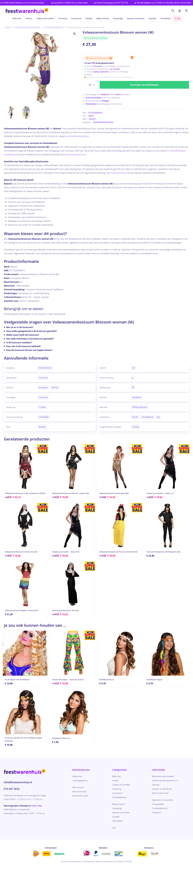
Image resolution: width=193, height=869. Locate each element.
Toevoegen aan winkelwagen (144, 85)
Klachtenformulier (80, 795)
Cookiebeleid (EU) (159, 808)
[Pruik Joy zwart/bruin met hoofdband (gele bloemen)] (25, 711)
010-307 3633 (12, 789)
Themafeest (117, 821)
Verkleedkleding (119, 797)
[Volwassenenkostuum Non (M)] (72, 584)
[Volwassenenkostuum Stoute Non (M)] (25, 525)
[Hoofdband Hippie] (166, 653)
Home (7, 27)
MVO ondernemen (160, 793)
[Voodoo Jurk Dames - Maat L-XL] (166, 466)
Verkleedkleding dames (54, 27)
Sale (114, 827)
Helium (115, 780)
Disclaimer (156, 812)
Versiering (116, 789)
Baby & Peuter (118, 804)
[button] (74, 33)
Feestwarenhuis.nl (77, 154)
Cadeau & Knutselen (121, 784)
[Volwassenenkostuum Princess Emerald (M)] (119, 525)
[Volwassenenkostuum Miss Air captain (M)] (72, 466)
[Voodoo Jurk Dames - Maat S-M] (72, 525)
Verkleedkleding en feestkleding (27, 27)
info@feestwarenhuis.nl (18, 782)
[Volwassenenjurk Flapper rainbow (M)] (25, 584)
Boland (92, 119)
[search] (172, 10)
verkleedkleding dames (78, 136)
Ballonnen (116, 776)
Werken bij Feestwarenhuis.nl (165, 780)
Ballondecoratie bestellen (163, 776)
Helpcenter (77, 776)
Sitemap (155, 784)
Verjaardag (117, 808)
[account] (179, 10)
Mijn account (78, 787)
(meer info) (36, 805)
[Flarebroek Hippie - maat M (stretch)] (72, 653)
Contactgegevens (79, 780)
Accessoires (117, 793)
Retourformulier (79, 791)
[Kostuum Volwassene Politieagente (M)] (166, 525)
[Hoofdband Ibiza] (119, 653)
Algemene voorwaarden (162, 800)
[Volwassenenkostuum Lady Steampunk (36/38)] (25, 466)
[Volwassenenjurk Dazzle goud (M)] (119, 466)
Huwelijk (115, 816)
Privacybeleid (158, 804)
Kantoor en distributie (161, 789)
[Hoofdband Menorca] (72, 711)
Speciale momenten (121, 812)
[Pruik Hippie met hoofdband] (25, 653)
